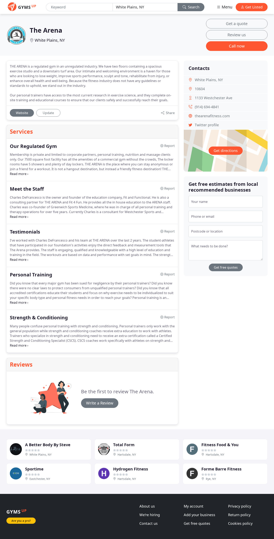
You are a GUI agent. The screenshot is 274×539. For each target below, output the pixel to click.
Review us (236, 34)
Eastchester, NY (39, 479)
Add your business (199, 514)
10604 (200, 88)
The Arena (46, 30)
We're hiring (149, 514)
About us (147, 506)
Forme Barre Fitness (221, 469)
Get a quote (237, 23)
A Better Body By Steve (47, 444)
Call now (237, 46)
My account (193, 506)
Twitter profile (207, 124)
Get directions (226, 150)
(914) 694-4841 (207, 106)
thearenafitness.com (212, 115)
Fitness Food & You (219, 444)
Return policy (239, 514)
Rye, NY (211, 479)
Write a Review (99, 403)
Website (22, 113)
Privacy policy (239, 506)
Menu (226, 7)
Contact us (148, 523)
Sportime (34, 469)
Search (193, 7)
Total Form (124, 444)
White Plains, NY (50, 40)
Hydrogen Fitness (130, 469)
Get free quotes (226, 267)
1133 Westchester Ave (213, 97)
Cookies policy (240, 523)
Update (48, 113)
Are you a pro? (21, 521)
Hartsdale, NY (127, 454)
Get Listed (253, 7)
